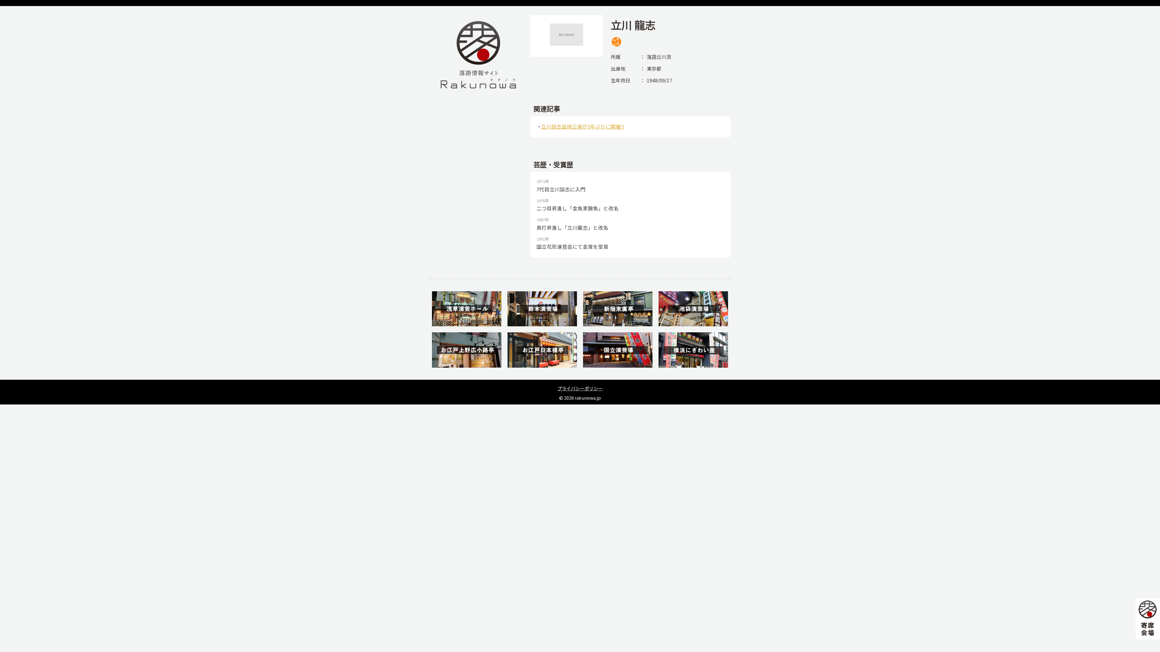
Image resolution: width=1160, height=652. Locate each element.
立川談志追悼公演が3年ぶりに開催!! (582, 126)
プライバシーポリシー (580, 388)
